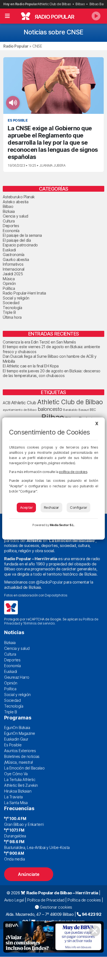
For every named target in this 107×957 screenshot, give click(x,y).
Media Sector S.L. (62, 525)
